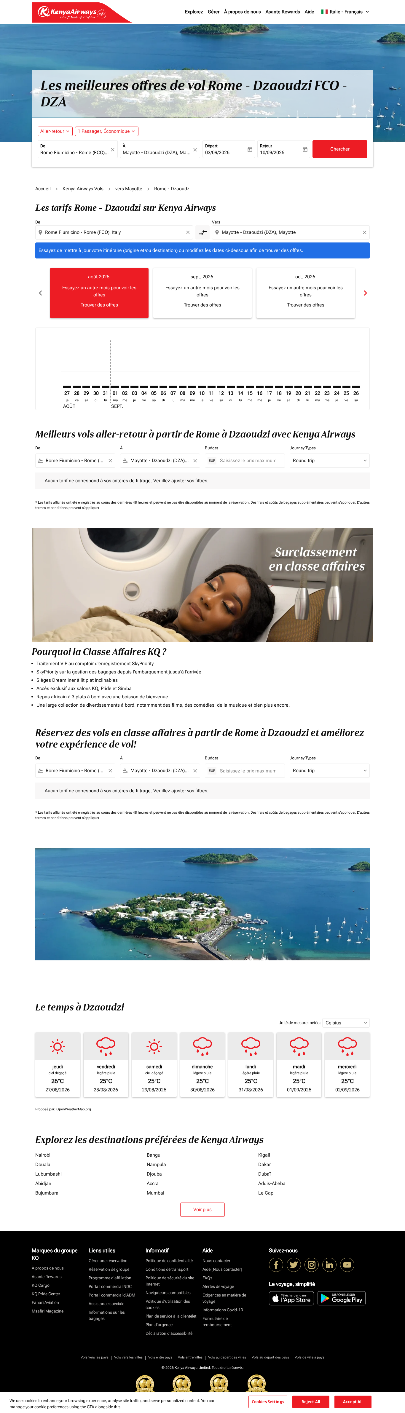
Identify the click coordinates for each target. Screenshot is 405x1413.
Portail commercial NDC (110, 1286)
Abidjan (43, 1183)
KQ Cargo (41, 1285)
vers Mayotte (128, 188)
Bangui (154, 1155)
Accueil (43, 188)
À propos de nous (242, 12)
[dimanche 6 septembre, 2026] (163, 387)
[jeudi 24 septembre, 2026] (337, 387)
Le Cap (265, 1193)
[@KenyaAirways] (294, 1265)
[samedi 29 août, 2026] (86, 387)
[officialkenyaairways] (311, 1265)
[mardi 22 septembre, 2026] (317, 387)
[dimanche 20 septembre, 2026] (298, 387)
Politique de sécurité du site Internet (170, 1280)
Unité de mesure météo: (299, 1022)
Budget (211, 448)
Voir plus (202, 1209)
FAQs (207, 1277)
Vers (216, 222)
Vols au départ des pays (270, 1357)
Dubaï (264, 1174)
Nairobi (42, 1155)
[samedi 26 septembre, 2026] (356, 387)
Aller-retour (52, 131)
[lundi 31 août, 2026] (105, 387)
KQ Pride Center (46, 1293)
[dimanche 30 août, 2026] (96, 387)
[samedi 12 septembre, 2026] (221, 387)
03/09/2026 (217, 152)
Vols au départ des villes (227, 1357)
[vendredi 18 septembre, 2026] (279, 387)
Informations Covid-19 (223, 1309)
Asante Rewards (283, 12)
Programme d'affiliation (110, 1277)
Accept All (353, 1401)
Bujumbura (46, 1193)
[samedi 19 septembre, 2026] (288, 387)
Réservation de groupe (109, 1269)
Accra (153, 1183)
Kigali (264, 1155)
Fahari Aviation (45, 1302)
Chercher (340, 149)
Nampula (156, 1164)
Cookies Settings (268, 1401)
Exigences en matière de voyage (224, 1298)
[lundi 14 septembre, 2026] (240, 387)
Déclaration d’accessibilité (169, 1333)
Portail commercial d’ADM (112, 1295)
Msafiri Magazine (47, 1311)
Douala (42, 1164)
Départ (211, 145)
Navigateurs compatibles (168, 1292)
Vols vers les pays (95, 1357)
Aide (309, 12)
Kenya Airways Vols (83, 188)
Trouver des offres (99, 305)
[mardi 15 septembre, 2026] (250, 387)
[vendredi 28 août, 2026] (76, 387)
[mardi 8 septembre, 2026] (182, 387)
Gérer (213, 12)
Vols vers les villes (128, 1357)
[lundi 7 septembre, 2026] (173, 387)
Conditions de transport (167, 1269)
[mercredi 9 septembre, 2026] (192, 387)
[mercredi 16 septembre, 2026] (260, 387)
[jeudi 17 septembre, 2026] (269, 387)
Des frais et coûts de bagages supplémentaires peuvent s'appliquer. (304, 502)
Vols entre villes (190, 1357)
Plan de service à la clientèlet (171, 1316)
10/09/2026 (272, 152)
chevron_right (365, 293)
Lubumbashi (48, 1174)
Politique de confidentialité (169, 1260)
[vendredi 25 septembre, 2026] (346, 387)
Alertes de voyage (218, 1286)
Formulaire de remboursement (217, 1321)
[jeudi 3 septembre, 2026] (134, 387)
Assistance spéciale (106, 1303)
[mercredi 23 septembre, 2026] (327, 387)
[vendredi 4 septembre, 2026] (144, 387)
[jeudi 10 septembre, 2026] (202, 387)
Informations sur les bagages (107, 1315)
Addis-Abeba (272, 1183)
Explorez (194, 12)
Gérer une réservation (108, 1260)
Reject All (311, 1401)
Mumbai (155, 1193)
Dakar (264, 1164)
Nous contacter (216, 1260)
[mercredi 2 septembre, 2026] (125, 387)
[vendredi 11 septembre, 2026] (211, 387)
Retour (266, 145)
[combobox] (74, 152)
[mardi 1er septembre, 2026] (115, 387)
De (42, 145)
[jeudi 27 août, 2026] (67, 387)
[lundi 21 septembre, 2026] (308, 387)
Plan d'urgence (159, 1324)
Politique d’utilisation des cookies (168, 1304)
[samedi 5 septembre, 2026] (153, 387)
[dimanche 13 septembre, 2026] (231, 387)
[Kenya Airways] (276, 1265)
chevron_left (40, 293)
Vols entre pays (160, 1357)
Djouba (154, 1174)
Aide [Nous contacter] (222, 1269)
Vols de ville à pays (309, 1357)
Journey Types (303, 448)
